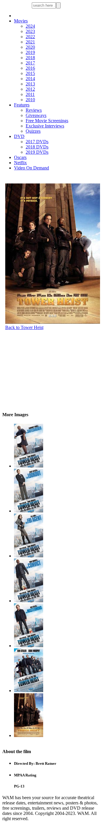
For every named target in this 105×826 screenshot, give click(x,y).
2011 (30, 94)
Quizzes (33, 131)
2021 (30, 41)
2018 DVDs (37, 146)
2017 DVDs (37, 141)
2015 (30, 73)
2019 (30, 52)
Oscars (20, 157)
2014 (30, 78)
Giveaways (36, 115)
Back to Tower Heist (24, 327)
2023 (30, 31)
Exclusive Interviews (45, 125)
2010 (30, 99)
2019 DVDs (37, 152)
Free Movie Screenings (47, 120)
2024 (30, 26)
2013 (30, 83)
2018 (30, 57)
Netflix (20, 162)
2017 (30, 62)
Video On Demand (31, 167)
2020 (30, 47)
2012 (30, 89)
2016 (30, 68)
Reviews (34, 110)
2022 (30, 36)
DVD (19, 136)
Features (21, 104)
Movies (21, 20)
